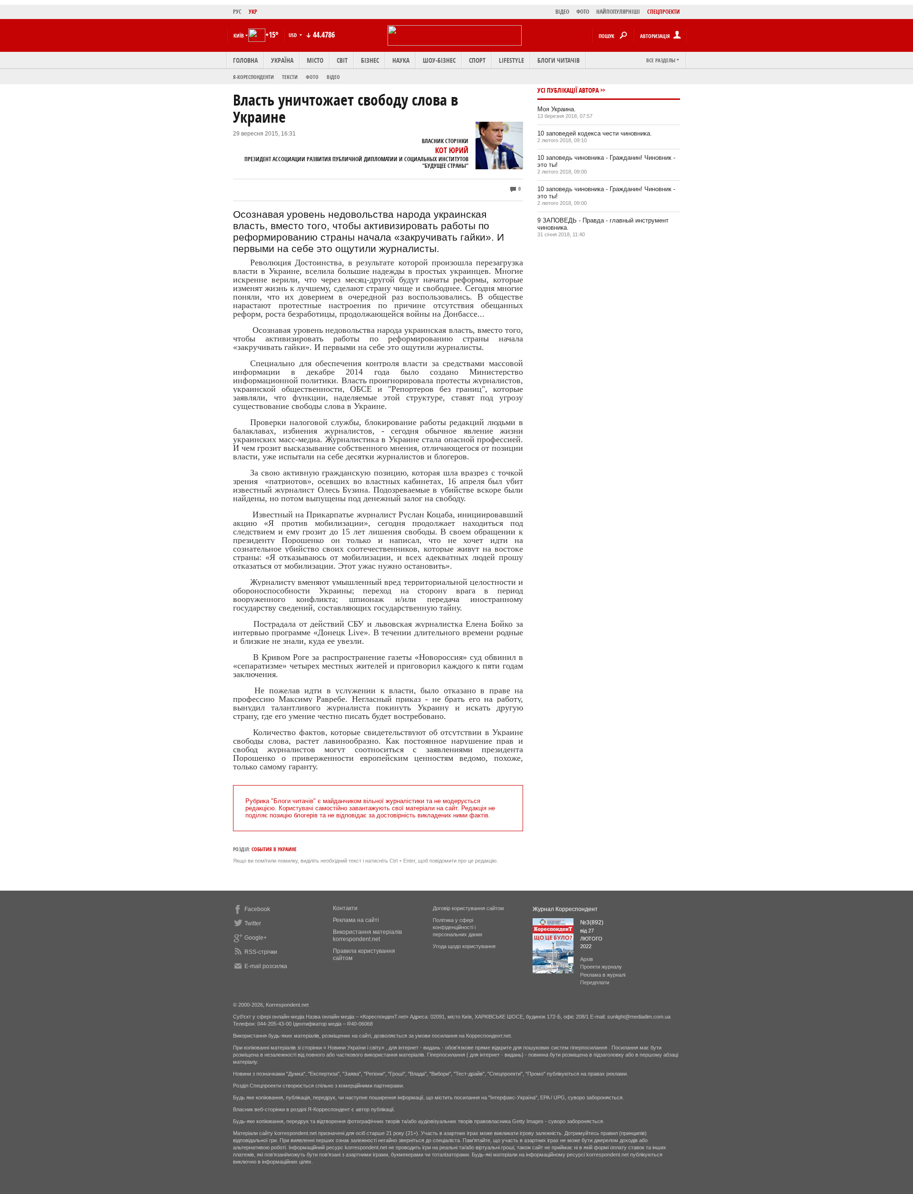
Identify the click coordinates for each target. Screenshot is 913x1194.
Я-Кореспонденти (253, 76)
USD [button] (293, 35)
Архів (586, 959)
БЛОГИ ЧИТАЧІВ (558, 60)
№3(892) (591, 922)
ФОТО (582, 12)
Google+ (255, 937)
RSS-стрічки (260, 952)
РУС (237, 12)
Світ (342, 60)
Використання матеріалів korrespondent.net (367, 935)
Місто (315, 60)
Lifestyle (511, 60)
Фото (312, 76)
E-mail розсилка (265, 966)
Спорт (477, 60)
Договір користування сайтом (468, 908)
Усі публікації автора (568, 90)
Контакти (345, 908)
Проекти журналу (601, 967)
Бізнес (370, 60)
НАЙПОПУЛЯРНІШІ (618, 12)
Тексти (290, 76)
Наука (400, 60)
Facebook (257, 909)
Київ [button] (238, 35)
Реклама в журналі (602, 975)
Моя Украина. (556, 109)
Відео (333, 76)
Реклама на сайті (356, 920)
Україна (282, 60)
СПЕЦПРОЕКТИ (663, 12)
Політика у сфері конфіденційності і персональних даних (458, 927)
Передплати (594, 982)
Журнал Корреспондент (565, 909)
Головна (245, 60)
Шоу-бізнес (439, 60)
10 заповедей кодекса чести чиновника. (594, 133)
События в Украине (274, 849)
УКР (253, 12)
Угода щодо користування (464, 946)
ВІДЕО (562, 12)
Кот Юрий (451, 150)
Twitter (252, 923)
